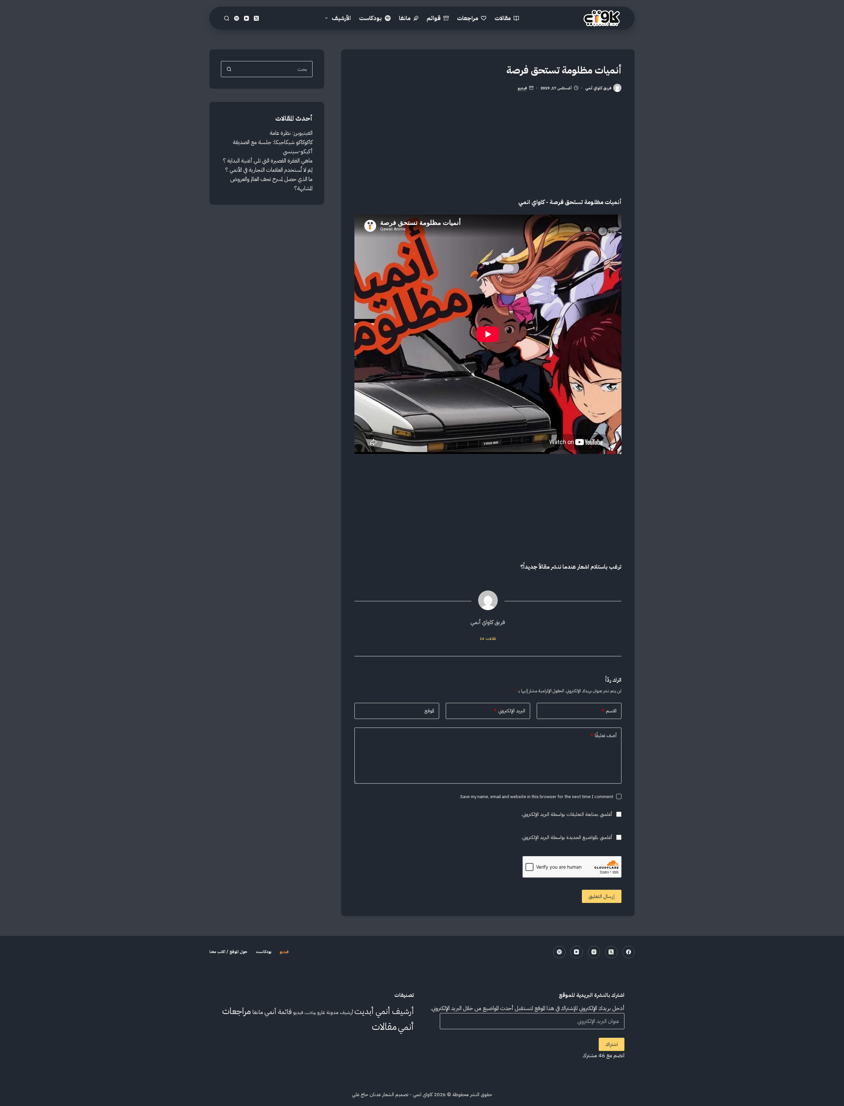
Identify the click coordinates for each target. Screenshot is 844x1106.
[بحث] (226, 18)
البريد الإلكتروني (509, 710)
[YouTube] (246, 18)
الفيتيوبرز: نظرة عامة (291, 133)
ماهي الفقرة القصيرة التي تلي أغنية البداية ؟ (268, 161)
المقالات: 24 (488, 639)
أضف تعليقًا (603, 735)
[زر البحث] (229, 69)
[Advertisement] (487, 151)
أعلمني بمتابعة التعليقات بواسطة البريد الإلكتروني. (566, 814)
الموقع (429, 710)
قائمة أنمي (278, 1012)
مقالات (503, 18)
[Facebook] (628, 952)
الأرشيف (341, 18)
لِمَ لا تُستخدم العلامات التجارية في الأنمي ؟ (269, 170)
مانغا (404, 18)
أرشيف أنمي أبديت (384, 1011)
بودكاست (370, 18)
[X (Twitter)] (256, 18)
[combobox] (274, 69)
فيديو (522, 88)
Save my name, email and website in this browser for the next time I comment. (536, 796)
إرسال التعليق (601, 896)
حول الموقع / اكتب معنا (228, 952)
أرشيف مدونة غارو (335, 1012)
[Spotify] (236, 18)
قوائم (433, 18)
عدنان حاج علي (366, 1094)
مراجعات (467, 18)
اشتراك (611, 1044)
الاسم (609, 710)
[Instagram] (594, 952)
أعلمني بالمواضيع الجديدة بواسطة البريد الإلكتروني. (566, 837)
